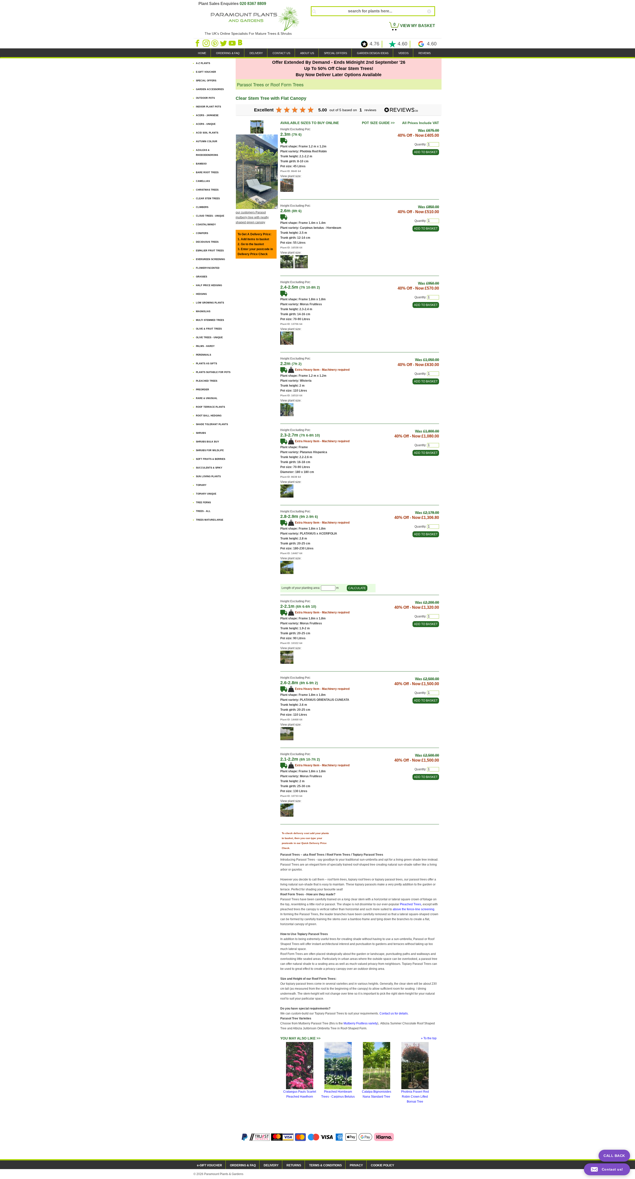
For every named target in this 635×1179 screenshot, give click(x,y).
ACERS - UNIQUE (206, 124)
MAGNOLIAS (203, 311)
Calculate (357, 588)
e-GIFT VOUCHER (209, 1165)
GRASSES (201, 276)
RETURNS (293, 1165)
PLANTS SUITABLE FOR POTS (213, 372)
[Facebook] (197, 43)
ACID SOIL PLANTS (207, 133)
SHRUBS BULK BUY (207, 441)
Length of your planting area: (301, 588)
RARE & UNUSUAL (207, 398)
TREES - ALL (203, 511)
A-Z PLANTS (203, 63)
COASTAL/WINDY (206, 224)
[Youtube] (232, 43)
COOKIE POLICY (382, 1165)
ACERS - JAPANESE (207, 115)
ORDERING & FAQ (228, 53)
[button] (607, 1169)
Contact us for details (394, 1013)
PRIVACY (356, 1165)
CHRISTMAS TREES (207, 190)
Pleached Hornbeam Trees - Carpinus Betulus (338, 1094)
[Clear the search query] (433, 19)
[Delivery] (283, 140)
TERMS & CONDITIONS (325, 1165)
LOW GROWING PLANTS (210, 303)
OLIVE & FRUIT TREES (209, 329)
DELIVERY (256, 53)
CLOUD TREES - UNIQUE (210, 216)
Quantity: (420, 144)
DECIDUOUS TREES (207, 242)
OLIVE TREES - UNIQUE (209, 337)
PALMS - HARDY (205, 346)
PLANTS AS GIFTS (206, 363)
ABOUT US (307, 53)
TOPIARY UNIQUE (206, 494)
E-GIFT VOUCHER (206, 72)
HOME (202, 53)
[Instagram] (206, 43)
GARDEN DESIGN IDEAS (372, 53)
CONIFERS (202, 233)
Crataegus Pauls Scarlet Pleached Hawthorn (299, 1094)
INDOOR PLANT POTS (208, 106)
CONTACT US (281, 53)
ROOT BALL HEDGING (209, 415)
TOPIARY (201, 485)
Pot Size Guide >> (378, 123)
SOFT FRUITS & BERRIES (210, 459)
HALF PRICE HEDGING (209, 285)
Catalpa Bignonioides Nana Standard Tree (376, 1094)
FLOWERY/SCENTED (208, 268)
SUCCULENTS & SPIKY (209, 468)
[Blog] (241, 43)
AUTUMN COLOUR (206, 141)
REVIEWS (424, 53)
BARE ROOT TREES (207, 172)
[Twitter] (224, 43)
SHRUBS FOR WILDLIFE (210, 450)
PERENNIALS (203, 355)
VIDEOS (403, 53)
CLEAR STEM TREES (208, 198)
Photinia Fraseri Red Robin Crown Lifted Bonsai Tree (415, 1096)
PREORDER (202, 389)
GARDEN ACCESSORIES (210, 89)
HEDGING (201, 294)
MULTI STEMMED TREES (210, 320)
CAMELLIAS (203, 181)
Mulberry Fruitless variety (360, 1023)
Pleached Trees (410, 904)
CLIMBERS (202, 207)
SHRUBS (201, 433)
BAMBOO (201, 164)
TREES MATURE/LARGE (209, 520)
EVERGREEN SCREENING (210, 259)
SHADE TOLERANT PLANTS (212, 424)
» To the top (429, 1038)
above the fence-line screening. (414, 909)
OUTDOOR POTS (205, 98)
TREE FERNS (203, 502)
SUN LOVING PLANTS (208, 476)
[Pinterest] (215, 43)
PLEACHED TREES (206, 381)
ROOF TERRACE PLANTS (210, 407)
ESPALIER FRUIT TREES (210, 250)
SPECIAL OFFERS (335, 53)
